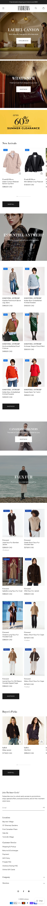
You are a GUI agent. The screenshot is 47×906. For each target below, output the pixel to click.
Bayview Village (7, 822)
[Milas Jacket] (12, 730)
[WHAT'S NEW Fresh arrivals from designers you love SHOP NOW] (23, 63)
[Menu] (5, 8)
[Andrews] (23, 8)
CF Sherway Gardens (10, 825)
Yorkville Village (8, 837)
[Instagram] (18, 891)
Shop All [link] (11, 204)
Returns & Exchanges (10, 850)
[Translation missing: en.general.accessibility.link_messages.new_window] (23, 122)
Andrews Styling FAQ (10, 866)
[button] (35, 8)
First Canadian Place (9, 829)
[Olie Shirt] (34, 730)
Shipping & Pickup (9, 847)
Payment (5, 854)
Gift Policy (6, 858)
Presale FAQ (6, 862)
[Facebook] (23, 891)
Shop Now (11, 406)
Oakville (5, 833)
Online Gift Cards (8, 869)
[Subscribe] (42, 807)
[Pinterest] (28, 891)
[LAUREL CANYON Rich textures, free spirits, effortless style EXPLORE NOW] (23, 15)
